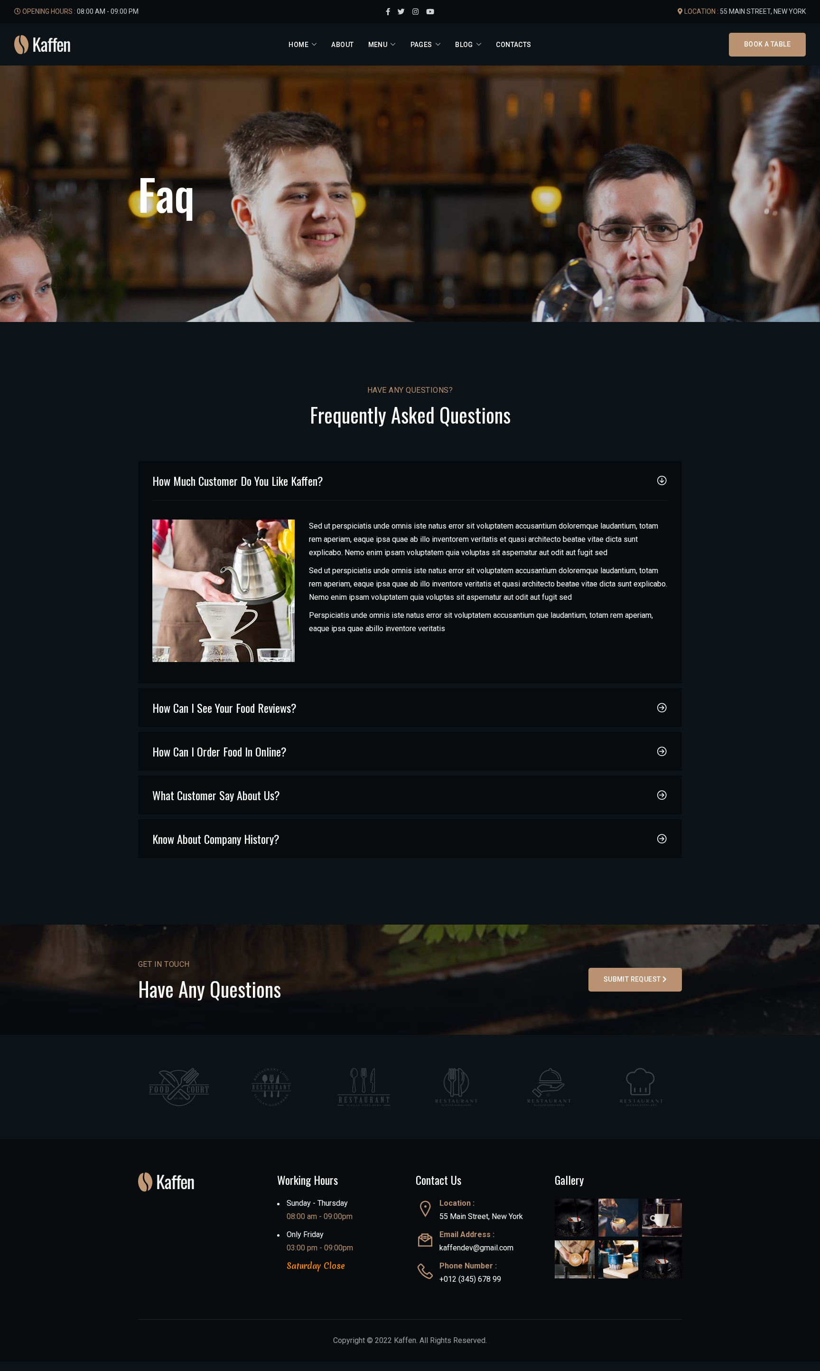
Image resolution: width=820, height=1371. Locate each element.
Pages (421, 44)
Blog (464, 44)
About (342, 44)
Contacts (513, 44)
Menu (378, 44)
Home (298, 44)
